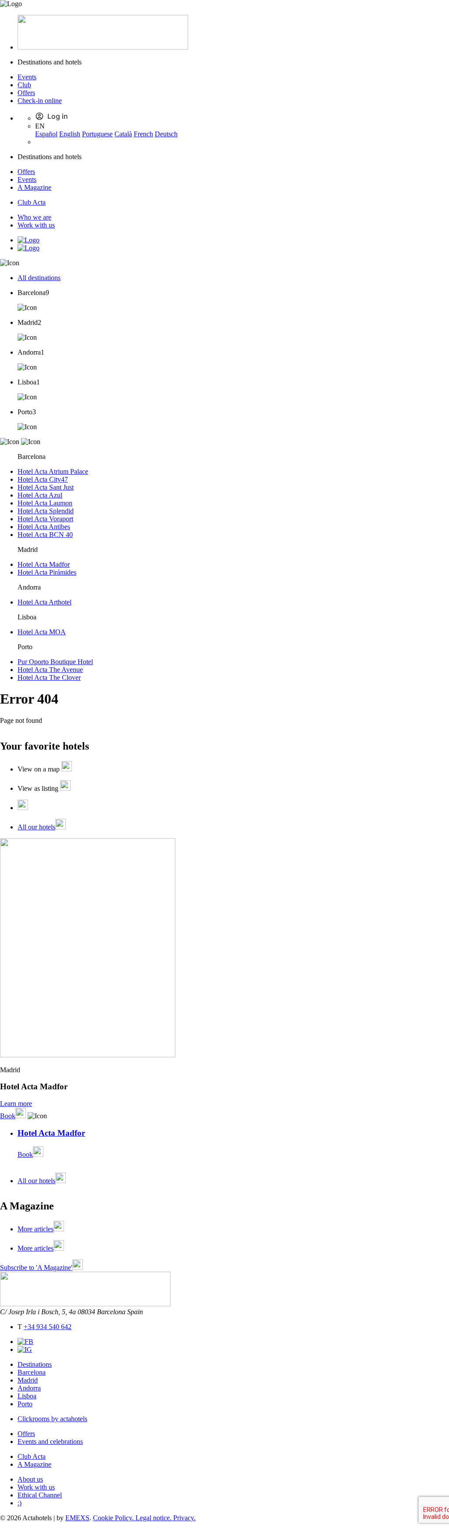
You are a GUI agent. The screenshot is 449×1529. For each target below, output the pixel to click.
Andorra (29, 1388)
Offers (26, 92)
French (143, 134)
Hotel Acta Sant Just (46, 487)
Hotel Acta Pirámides (47, 572)
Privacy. (184, 1518)
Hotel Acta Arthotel (44, 602)
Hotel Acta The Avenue (50, 669)
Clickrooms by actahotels (52, 1418)
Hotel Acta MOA (42, 632)
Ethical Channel (40, 1495)
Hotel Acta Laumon (45, 503)
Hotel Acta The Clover (49, 677)
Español (46, 134)
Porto (25, 1404)
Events (27, 77)
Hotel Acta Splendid (46, 511)
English (69, 134)
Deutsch (166, 134)
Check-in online (40, 100)
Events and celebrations (50, 1441)
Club (24, 85)
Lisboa (27, 1396)
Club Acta (32, 202)
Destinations (35, 1364)
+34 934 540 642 (47, 1326)
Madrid (28, 1380)
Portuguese (97, 134)
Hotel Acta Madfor (44, 564)
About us (30, 1479)
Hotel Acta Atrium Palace (53, 471)
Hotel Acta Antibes (44, 526)
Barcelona (32, 1372)
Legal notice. (154, 1518)
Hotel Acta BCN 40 (45, 534)
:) (19, 1503)
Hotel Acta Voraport (45, 519)
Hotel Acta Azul (40, 495)
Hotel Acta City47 (43, 479)
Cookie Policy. (114, 1518)
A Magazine (34, 187)
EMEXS (77, 1518)
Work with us (36, 225)
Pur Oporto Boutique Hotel (55, 661)
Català (123, 134)
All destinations (39, 277)
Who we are (34, 217)
